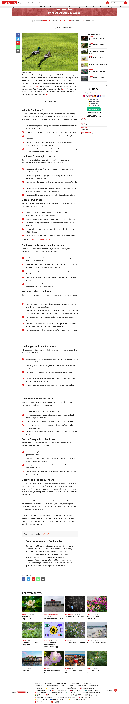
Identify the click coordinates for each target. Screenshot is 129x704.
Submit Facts (93, 686)
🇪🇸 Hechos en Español (87, 688)
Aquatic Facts (67, 27)
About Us (37, 683)
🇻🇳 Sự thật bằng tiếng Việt (77, 699)
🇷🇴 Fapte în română (41, 699)
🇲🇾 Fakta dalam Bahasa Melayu (44, 697)
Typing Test (84, 129)
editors (45, 557)
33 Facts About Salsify (96, 78)
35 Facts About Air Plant (97, 58)
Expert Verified (75, 20)
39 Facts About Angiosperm (28, 618)
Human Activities (87, 6)
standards (54, 554)
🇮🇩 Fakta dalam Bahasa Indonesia (56, 695)
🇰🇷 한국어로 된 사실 (91, 695)
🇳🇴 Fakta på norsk (40, 692)
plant (36, 86)
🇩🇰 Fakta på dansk (76, 690)
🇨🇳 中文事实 (55, 702)
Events (52, 6)
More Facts (38, 688)
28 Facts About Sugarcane (98, 64)
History (78, 6)
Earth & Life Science (43, 6)
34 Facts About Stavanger (28, 672)
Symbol (83, 120)
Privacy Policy (81, 686)
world (47, 94)
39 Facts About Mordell (74, 617)
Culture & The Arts (29, 6)
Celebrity (11, 6)
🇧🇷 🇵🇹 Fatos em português (58, 690)
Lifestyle (96, 6)
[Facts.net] (12, 2)
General (71, 6)
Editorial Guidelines (90, 20)
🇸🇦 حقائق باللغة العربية (72, 692)
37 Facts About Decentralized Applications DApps (51, 645)
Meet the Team (62, 683)
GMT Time (84, 124)
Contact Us (87, 683)
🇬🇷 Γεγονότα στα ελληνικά (91, 692)
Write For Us (38, 686)
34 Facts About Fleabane (75, 643)
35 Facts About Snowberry (93, 672)
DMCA (63, 686)
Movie (116, 6)
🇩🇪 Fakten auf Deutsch (53, 688)
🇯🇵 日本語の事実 (76, 695)
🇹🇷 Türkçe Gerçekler (41, 702)
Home (58, 9)
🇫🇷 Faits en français (70, 688)
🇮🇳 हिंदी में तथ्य (38, 695)
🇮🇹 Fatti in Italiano (40, 690)
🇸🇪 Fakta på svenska (91, 690)
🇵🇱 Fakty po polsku (84, 697)
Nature (122, 6)
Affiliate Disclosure (52, 686)
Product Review (75, 683)
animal (64, 89)
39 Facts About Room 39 (53, 619)
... (126, 6)
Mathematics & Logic (106, 6)
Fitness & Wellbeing (61, 6)
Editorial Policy (48, 683)
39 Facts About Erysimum (93, 618)
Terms (71, 686)
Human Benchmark (87, 134)
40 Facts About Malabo (96, 643)
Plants (70, 9)
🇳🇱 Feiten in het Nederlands (66, 697)
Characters (19, 6)
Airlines (4, 6)
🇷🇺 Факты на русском (57, 699)
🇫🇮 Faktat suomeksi (55, 692)
